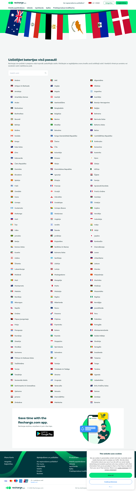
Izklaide (30, 8)
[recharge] (17, 2)
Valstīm (39, 469)
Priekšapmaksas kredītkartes (64, 8)
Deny (110, 487)
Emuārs (39, 471)
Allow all (110, 475)
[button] (94, 3)
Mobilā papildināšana (16, 8)
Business (40, 473)
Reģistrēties (121, 3)
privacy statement (110, 470)
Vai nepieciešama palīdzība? (73, 3)
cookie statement (123, 468)
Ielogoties (109, 3)
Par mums (40, 464)
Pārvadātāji (41, 466)
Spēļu (71, 469)
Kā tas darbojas (81, 488)
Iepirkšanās (39, 8)
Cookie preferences (110, 482)
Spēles (48, 8)
